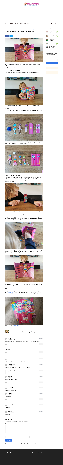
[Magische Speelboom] (47, 40)
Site (30, 435)
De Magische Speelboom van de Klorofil (52, 40)
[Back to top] (60, 462)
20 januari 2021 (11, 33)
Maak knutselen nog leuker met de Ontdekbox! (51, 36)
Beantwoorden (40, 338)
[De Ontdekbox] (47, 36)
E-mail (19, 435)
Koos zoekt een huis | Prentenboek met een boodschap (51, 31)
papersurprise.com (10, 292)
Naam (6, 435)
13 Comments (17, 33)
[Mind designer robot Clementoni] (47, 47)
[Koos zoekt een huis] (47, 32)
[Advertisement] (31, 15)
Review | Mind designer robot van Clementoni (52, 47)
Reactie (6, 423)
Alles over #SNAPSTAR (17, 325)
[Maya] (47, 44)
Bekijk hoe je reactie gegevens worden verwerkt (32, 443)
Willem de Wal (10, 364)
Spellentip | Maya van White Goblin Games (51, 43)
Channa (6, 33)
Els (8, 338)
